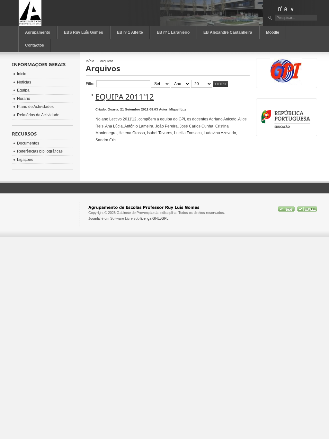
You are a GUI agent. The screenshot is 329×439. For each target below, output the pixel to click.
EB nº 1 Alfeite (130, 32)
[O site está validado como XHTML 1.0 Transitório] (307, 210)
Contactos (34, 45)
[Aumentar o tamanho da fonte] (279, 8)
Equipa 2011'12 (124, 96)
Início (90, 61)
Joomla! (94, 218)
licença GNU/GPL (154, 218)
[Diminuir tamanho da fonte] (292, 8)
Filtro (220, 84)
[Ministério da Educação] (287, 128)
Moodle (272, 32)
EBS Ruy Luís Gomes (83, 32)
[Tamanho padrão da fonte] (286, 8)
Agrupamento (37, 32)
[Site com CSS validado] (287, 210)
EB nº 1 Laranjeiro (173, 32)
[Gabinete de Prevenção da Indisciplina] (46, 13)
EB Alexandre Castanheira (227, 32)
